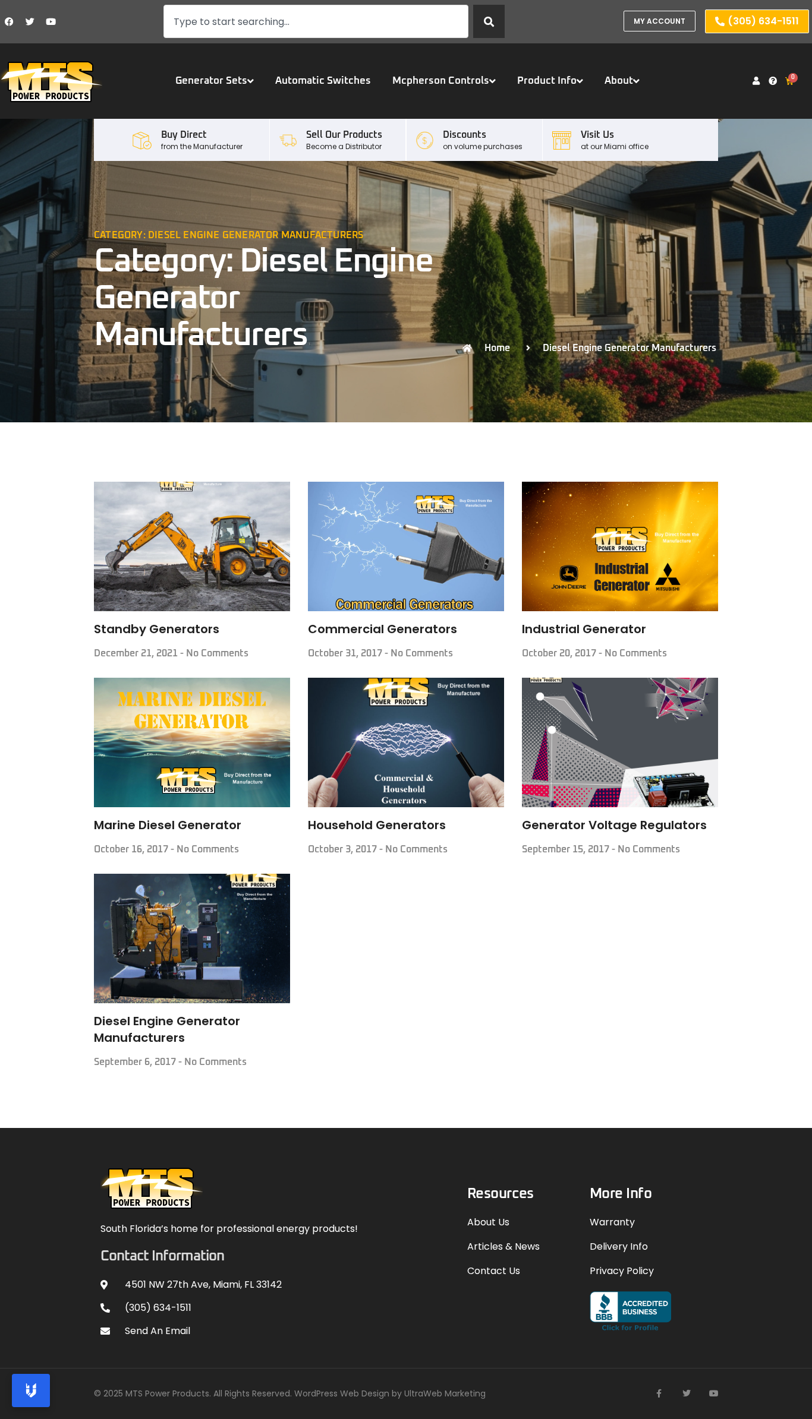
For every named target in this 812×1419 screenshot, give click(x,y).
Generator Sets (211, 81)
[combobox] (316, 21)
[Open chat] (31, 1390)
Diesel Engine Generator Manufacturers (167, 1029)
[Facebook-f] (659, 1393)
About (619, 81)
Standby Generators (156, 629)
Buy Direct (184, 135)
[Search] (489, 21)
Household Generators (377, 825)
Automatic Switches (323, 81)
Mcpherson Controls (440, 81)
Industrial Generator (584, 629)
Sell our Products (344, 135)
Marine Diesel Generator (167, 825)
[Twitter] (30, 21)
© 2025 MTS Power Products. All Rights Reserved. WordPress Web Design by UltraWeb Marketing (290, 1393)
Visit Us (597, 135)
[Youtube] (50, 21)
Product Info (547, 81)
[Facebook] (9, 21)
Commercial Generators (382, 629)
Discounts (464, 135)
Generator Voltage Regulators (614, 825)
